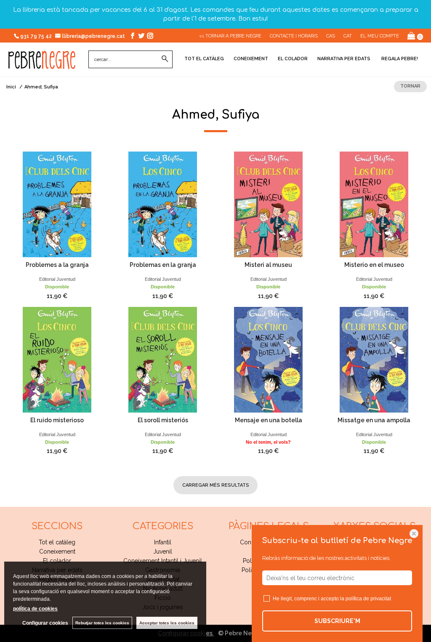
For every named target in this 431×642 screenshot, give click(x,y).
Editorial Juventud (57, 279)
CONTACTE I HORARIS (294, 36)
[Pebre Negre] (41, 64)
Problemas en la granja (163, 264)
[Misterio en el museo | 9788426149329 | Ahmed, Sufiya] (374, 204)
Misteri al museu (268, 264)
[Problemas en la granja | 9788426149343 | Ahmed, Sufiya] (162, 204)
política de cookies (35, 609)
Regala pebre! (399, 58)
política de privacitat (368, 599)
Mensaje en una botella (268, 420)
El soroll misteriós (163, 420)
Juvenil (162, 551)
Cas (330, 36)
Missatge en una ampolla (374, 420)
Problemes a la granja (57, 264)
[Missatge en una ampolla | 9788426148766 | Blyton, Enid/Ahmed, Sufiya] (374, 360)
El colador (293, 58)
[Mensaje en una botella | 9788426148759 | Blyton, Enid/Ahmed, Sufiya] (268, 360)
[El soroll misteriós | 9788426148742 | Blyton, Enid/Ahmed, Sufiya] (162, 360)
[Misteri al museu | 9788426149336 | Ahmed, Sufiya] (268, 204)
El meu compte (379, 36)
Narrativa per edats (343, 58)
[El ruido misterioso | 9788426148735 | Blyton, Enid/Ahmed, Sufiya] (57, 360)
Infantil (162, 542)
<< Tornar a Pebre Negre (230, 36)
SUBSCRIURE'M (337, 621)
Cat (347, 36)
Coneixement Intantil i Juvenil (162, 560)
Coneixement (251, 58)
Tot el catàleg (204, 58)
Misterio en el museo (374, 264)
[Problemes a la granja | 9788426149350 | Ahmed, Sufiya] (57, 204)
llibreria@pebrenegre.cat (94, 36)
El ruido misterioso (57, 420)
